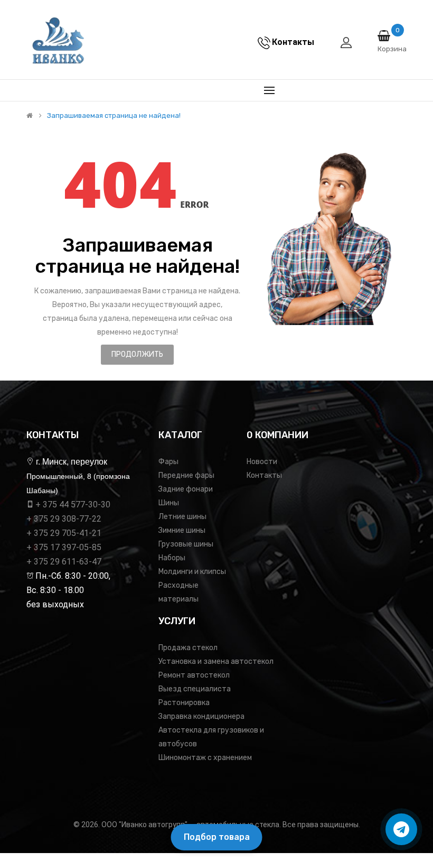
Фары (168, 461)
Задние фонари (185, 489)
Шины (168, 502)
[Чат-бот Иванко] (401, 829)
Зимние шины (181, 530)
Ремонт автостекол (194, 675)
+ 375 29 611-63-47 (63, 562)
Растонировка (184, 702)
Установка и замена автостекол (216, 661)
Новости (262, 461)
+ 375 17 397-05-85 (63, 547)
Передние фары (186, 475)
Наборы (171, 557)
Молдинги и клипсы (192, 571)
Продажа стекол (188, 647)
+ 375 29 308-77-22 (63, 519)
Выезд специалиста (194, 688)
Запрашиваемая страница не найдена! (114, 115)
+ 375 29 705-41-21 (63, 533)
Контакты (264, 475)
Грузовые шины (185, 544)
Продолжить (137, 354)
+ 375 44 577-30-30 (72, 504)
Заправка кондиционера (201, 716)
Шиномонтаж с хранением (205, 757)
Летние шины (182, 516)
